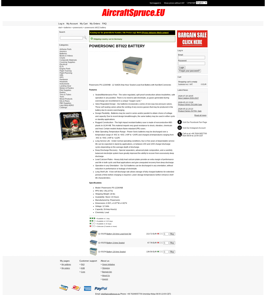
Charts (62, 58)
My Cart (84, 23)
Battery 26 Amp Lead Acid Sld (119, 234)
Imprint (105, 279)
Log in (61, 23)
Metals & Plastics (67, 88)
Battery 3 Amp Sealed (116, 243)
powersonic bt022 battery (95, 27)
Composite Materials (68, 60)
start (60, 27)
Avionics (63, 51)
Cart (179, 77)
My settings (66, 264)
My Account (72, 23)
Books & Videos (66, 56)
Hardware (64, 79)
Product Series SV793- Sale (190, 111)
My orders (66, 268)
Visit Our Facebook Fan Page (195, 122)
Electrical (63, 64)
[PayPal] (101, 292)
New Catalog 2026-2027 (188, 98)
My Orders (95, 23)
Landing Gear (65, 86)
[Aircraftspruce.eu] (133, 16)
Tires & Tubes (65, 95)
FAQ (104, 23)
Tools (62, 97)
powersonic (78, 27)
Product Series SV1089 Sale (190, 105)
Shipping (106, 268)
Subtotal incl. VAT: (185, 84)
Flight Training (66, 71)
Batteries (63, 54)
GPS (61, 77)
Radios (63, 92)
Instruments (64, 84)
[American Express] (87, 292)
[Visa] (64, 292)
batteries (67, 27)
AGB (83, 268)
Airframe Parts (65, 49)
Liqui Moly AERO (67, 105)
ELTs (62, 66)
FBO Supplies (65, 103)
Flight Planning (66, 73)
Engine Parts (65, 69)
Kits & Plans (65, 101)
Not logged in (155, 3)
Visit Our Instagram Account (194, 128)
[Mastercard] (76, 292)
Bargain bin (107, 272)
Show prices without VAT (174, 3)
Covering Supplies (67, 62)
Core (83, 272)
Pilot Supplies (65, 90)
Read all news (200, 115)
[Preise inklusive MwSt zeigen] (155, 33)
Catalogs (63, 107)
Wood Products (66, 99)
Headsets (64, 82)
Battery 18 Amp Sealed (116, 252)
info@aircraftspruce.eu (110, 294)
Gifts (61, 75)
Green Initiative (108, 264)
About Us (106, 276)
